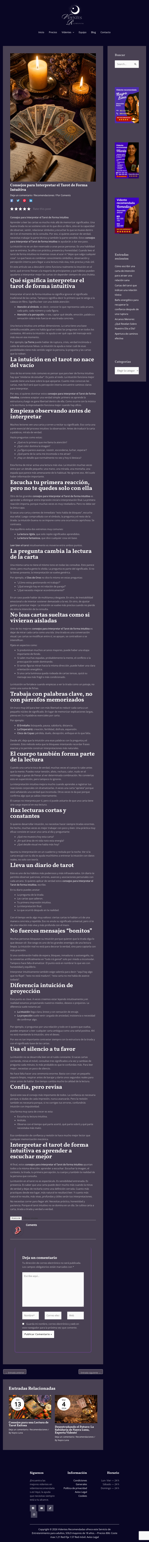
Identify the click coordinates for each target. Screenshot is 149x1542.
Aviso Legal (93, 1537)
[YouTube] (41, 1508)
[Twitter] (18, 200)
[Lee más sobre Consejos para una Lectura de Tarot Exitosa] (30, 1406)
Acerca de (16, 1218)
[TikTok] (50, 1508)
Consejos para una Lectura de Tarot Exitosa (28, 1424)
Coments (31, 1225)
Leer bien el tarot (19, 545)
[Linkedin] (30, 200)
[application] (72, 32)
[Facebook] (11, 200)
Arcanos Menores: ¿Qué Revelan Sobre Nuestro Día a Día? (126, 324)
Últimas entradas (31, 1218)
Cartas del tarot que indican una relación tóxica (126, 290)
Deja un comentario (21, 195)
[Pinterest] (24, 200)
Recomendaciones (44, 195)
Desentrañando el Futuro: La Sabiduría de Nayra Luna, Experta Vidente (74, 1430)
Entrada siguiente (91, 1372)
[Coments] (18, 1230)
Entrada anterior (14, 1372)
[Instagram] (34, 1514)
